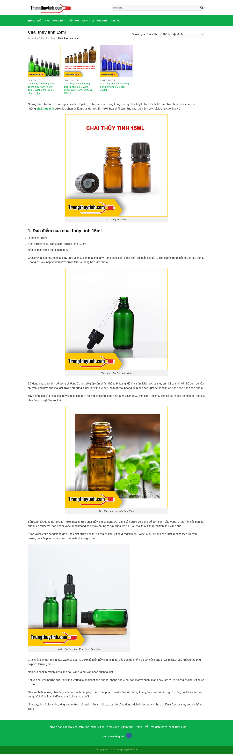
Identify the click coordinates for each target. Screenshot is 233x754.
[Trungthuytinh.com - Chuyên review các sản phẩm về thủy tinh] (67, 7)
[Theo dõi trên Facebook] (129, 735)
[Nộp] (202, 8)
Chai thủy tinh (54, 20)
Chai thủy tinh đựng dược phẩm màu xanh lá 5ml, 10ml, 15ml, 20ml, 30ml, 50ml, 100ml (41, 88)
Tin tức (115, 20)
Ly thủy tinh (99, 20)
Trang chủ (34, 20)
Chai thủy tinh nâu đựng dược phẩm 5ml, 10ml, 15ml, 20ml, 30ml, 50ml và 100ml (78, 88)
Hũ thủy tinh (77, 20)
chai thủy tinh (45, 108)
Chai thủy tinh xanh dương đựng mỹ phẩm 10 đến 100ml (114, 86)
